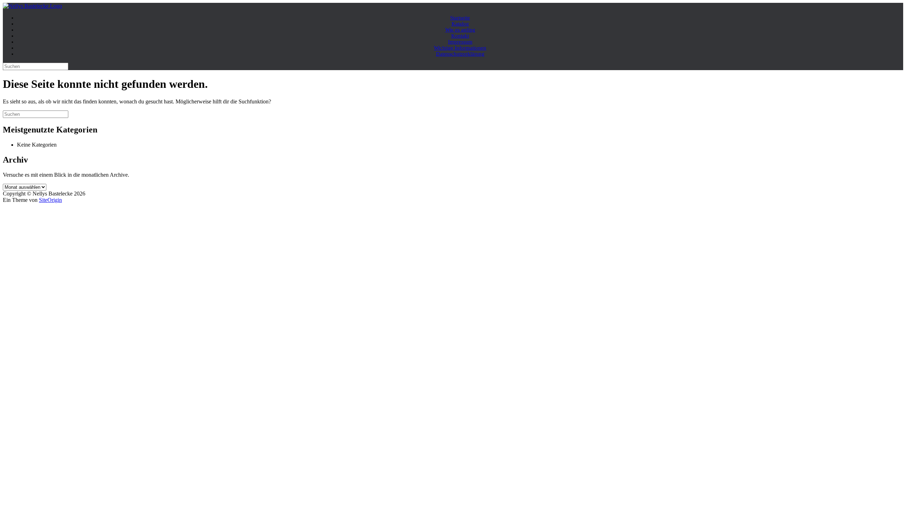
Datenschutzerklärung (460, 54)
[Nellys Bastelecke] (32, 6)
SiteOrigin (50, 200)
